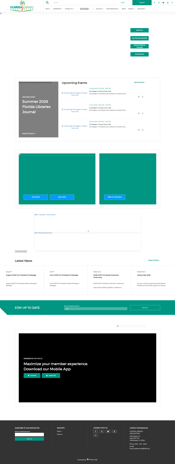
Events (59, 434)
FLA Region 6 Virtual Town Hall (109, 91)
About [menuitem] (48, 8)
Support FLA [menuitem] (69, 8)
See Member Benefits (139, 38)
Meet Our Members (114, 197)
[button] (142, 97)
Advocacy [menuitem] (99, 8)
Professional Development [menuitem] (84, 9)
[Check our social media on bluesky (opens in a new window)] (108, 431)
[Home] (21, 6)
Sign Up (145, 308)
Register (142, 2)
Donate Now (139, 54)
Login (123, 2)
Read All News (153, 260)
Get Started (36, 197)
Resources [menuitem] (141, 8)
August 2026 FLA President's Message (21, 275)
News (59, 431)
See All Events (139, 82)
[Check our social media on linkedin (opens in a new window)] (102, 431)
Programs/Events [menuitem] (112, 8)
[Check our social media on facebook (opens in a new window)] (95, 431)
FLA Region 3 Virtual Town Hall (109, 108)
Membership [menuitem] (57, 8)
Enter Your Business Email (71, 306)
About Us (139, 30)
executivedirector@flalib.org (140, 448)
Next (24, 251)
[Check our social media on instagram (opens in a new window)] (95, 435)
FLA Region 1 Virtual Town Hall (109, 124)
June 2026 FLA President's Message (64, 275)
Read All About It (28, 133)
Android (33, 375)
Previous (19, 251)
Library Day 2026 (143, 275)
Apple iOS (52, 375)
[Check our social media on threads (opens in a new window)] (114, 431)
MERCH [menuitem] (124, 8)
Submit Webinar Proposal (139, 46)
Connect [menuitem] (131, 8)
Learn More (62, 197)
